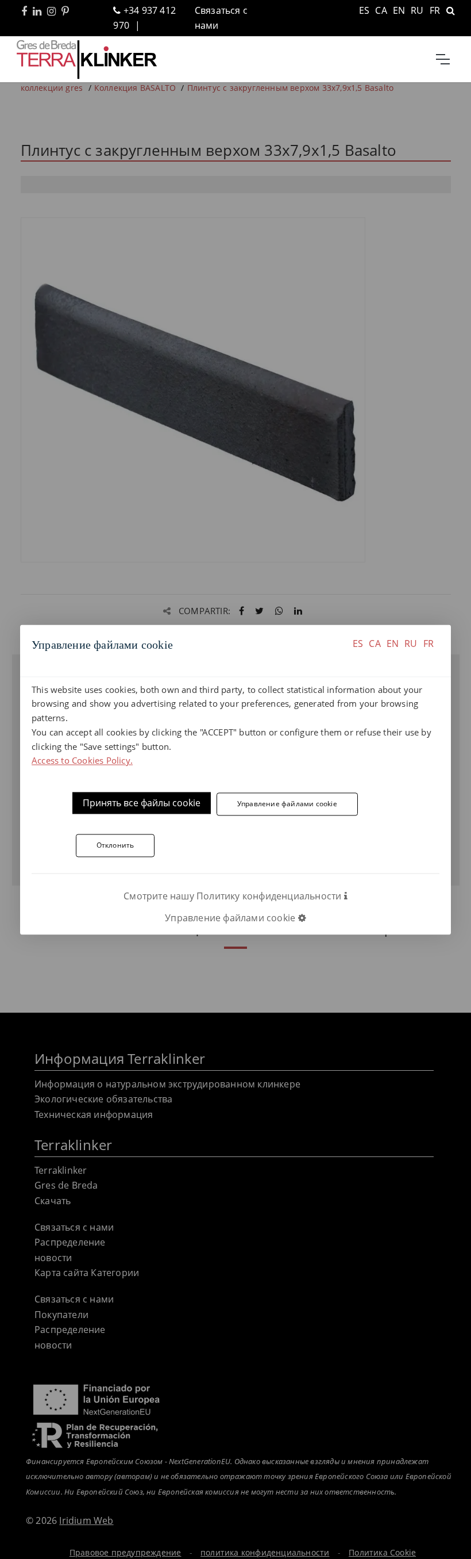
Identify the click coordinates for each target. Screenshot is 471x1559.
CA (374, 643)
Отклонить (115, 846)
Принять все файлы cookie (141, 803)
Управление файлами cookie (287, 804)
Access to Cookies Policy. (82, 761)
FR (428, 643)
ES (358, 643)
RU (410, 643)
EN (393, 643)
